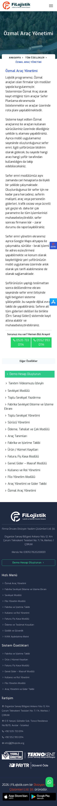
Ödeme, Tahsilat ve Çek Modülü (29, 429)
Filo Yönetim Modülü (21, 477)
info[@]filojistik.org (14, 743)
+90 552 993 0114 (14, 737)
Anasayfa (15, 57)
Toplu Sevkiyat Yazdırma (24, 397)
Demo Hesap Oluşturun (25, 374)
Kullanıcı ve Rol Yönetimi (24, 470)
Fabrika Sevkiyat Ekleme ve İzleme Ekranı (29, 407)
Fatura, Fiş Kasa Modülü (23, 456)
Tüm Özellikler (34, 57)
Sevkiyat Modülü (19, 391)
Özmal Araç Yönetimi (22, 490)
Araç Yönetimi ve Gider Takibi (27, 484)
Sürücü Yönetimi (19, 422)
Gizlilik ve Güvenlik (14, 630)
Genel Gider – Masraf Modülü (27, 463)
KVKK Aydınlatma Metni (17, 636)
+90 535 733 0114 (14, 731)
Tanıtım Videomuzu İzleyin (26, 383)
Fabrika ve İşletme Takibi (24, 443)
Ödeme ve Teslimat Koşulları (19, 624)
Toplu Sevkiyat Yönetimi (24, 415)
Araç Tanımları (17, 436)
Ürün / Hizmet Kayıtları (23, 450)
